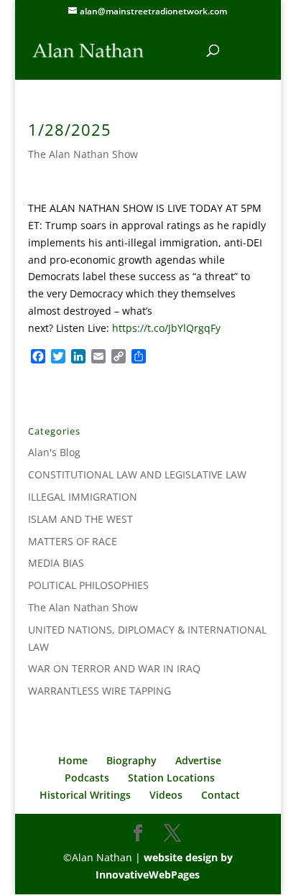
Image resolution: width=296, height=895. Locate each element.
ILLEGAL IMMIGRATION (82, 497)
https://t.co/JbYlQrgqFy (166, 328)
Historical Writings (85, 795)
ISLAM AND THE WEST (80, 519)
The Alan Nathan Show (83, 154)
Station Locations (171, 777)
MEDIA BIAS (56, 563)
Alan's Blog (54, 452)
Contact (220, 795)
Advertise (198, 760)
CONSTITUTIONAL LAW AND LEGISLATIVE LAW (137, 474)
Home (73, 760)
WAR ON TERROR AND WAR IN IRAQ (114, 668)
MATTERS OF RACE (72, 541)
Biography (131, 760)
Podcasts (87, 777)
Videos (165, 795)
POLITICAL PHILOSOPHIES (88, 585)
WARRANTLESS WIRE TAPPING (99, 690)
